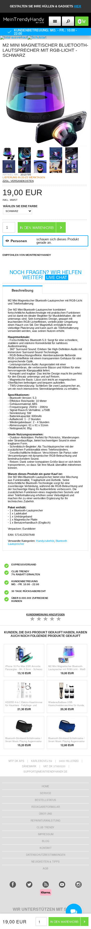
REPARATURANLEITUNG (45, 820)
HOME (45, 786)
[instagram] (78, 884)
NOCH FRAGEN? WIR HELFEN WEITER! (45, 274)
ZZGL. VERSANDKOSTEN (18, 181)
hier (77, 6)
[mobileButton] (68, 21)
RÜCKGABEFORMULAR (45, 807)
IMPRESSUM (45, 834)
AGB (45, 868)
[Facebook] (13, 884)
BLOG (45, 841)
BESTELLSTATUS (45, 800)
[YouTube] (62, 884)
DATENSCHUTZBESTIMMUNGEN (45, 854)
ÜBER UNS (45, 813)
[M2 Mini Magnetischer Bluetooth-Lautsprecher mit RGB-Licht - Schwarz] (45, 145)
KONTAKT (46, 848)
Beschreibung (22, 290)
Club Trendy (45, 827)
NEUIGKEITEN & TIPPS (45, 861)
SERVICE (45, 793)
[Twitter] (29, 884)
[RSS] (45, 884)
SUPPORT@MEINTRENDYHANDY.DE (45, 771)
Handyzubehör (45, 540)
